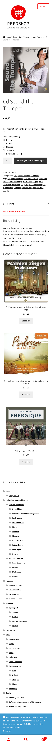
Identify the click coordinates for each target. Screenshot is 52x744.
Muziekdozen (17, 540)
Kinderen (9, 603)
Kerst (11, 652)
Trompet (40, 37)
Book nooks (17, 518)
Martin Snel (28, 181)
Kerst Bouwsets (18, 563)
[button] (45, 51)
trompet (17, 187)
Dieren (14, 527)
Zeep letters (14, 495)
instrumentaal (17, 178)
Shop (15, 37)
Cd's (20, 37)
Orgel (11, 643)
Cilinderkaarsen (15, 585)
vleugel (6, 190)
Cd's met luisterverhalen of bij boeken (25, 702)
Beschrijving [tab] (8, 203)
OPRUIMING (10, 630)
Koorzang (13, 688)
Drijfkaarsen (14, 594)
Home (8, 37)
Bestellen (26, 320)
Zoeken (26, 739)
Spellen (15, 626)
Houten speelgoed (19, 621)
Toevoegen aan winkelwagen (30, 160)
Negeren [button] (7, 731)
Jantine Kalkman (31, 178)
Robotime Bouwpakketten (17, 500)
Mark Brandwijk (15, 181)
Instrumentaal (30, 37)
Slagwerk (24, 184)
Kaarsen (9, 581)
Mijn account (8, 739)
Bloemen (15, 531)
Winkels (15, 576)
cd (9, 178)
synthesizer (8, 187)
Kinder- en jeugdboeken (19, 706)
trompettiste (38, 187)
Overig (15, 554)
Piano (14, 684)
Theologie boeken (16, 697)
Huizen (15, 567)
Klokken (15, 536)
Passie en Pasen (15, 661)
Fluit (14, 670)
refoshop (16, 184)
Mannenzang (14, 648)
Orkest (15, 675)
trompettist (27, 187)
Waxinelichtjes (15, 590)
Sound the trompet (37, 184)
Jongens (15, 612)
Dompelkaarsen (15, 599)
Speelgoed (13, 608)
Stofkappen (17, 572)
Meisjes (15, 616)
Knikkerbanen (17, 545)
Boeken (9, 693)
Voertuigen (16, 549)
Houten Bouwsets (16, 504)
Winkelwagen (40, 737)
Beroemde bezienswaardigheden (25, 513)
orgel (35, 181)
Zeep (8, 491)
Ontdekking (17, 509)
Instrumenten (18, 522)
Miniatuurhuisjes (16, 558)
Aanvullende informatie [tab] (14, 211)
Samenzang (14, 639)
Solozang (13, 657)
